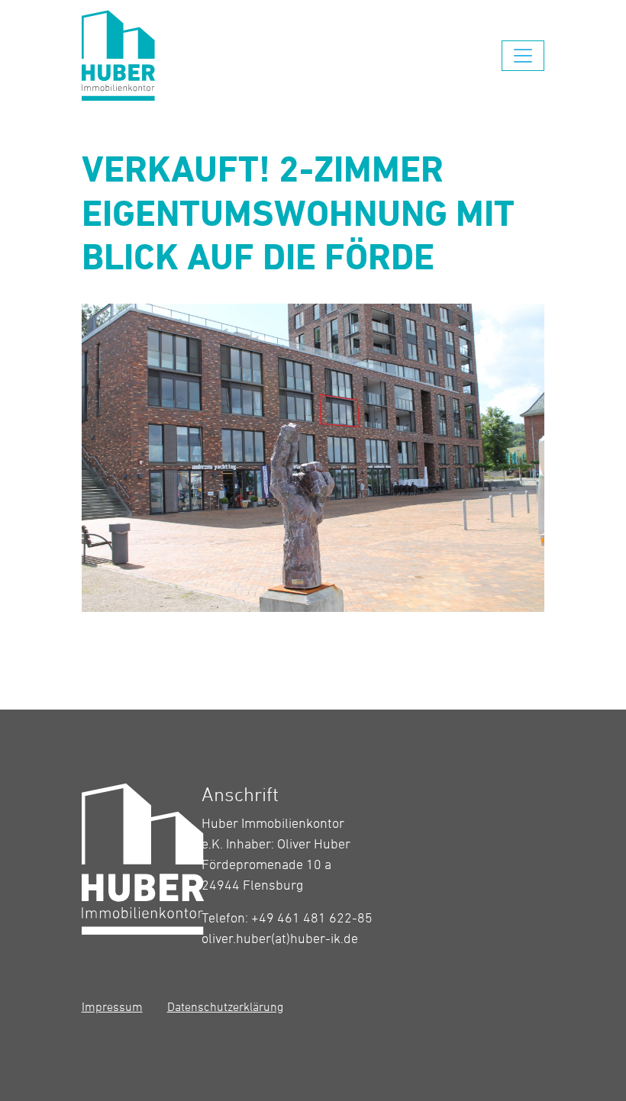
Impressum (112, 1006)
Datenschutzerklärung (225, 1006)
